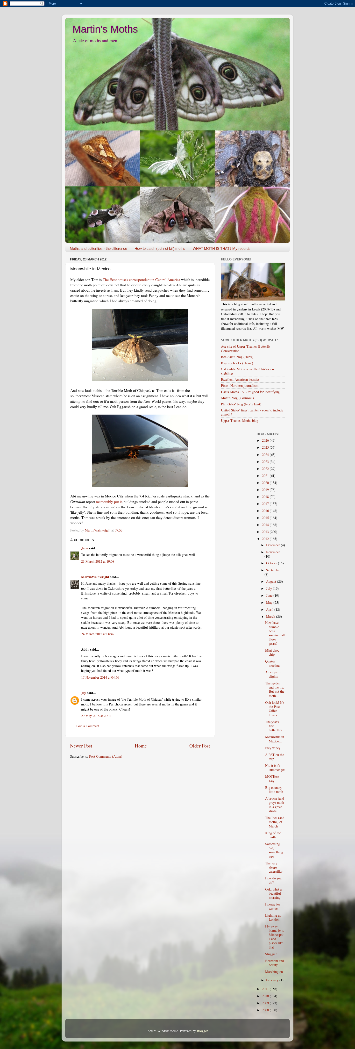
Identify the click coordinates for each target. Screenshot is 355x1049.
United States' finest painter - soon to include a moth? (252, 412)
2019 (266, 489)
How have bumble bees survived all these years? (275, 633)
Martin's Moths (105, 29)
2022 (266, 468)
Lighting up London (273, 917)
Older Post (199, 745)
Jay (83, 692)
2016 (266, 510)
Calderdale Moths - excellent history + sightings (247, 371)
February (272, 980)
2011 (266, 988)
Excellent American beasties (240, 379)
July (269, 588)
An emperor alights (273, 674)
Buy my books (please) (237, 363)
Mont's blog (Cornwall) (237, 397)
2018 (266, 496)
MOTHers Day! (272, 778)
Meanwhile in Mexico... (274, 738)
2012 (266, 538)
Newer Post (81, 745)
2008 (266, 1010)
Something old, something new (274, 850)
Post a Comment (87, 726)
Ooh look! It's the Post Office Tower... (274, 708)
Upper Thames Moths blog (239, 420)
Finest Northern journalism (239, 385)
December (273, 545)
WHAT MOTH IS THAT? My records (221, 248)
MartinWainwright (95, 576)
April (270, 609)
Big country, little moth (274, 789)
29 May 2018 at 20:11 (96, 715)
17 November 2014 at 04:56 (100, 677)
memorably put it (109, 501)
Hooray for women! (272, 906)
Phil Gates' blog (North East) (241, 404)
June (269, 595)
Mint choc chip (272, 652)
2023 (266, 461)
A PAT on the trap (274, 756)
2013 (266, 531)
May (269, 602)
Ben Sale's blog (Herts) (237, 356)
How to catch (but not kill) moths (160, 248)
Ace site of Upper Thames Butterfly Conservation (245, 348)
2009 (266, 1003)
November (273, 552)
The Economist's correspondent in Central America (141, 279)
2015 (266, 517)
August (271, 581)
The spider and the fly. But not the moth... (274, 689)
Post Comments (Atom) (105, 756)
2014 (266, 524)
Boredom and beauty (274, 962)
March (271, 616)
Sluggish (271, 954)
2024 (266, 454)
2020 (266, 482)
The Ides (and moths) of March (274, 821)
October (272, 563)
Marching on (274, 971)
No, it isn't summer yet (275, 767)
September (273, 570)
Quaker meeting (272, 663)
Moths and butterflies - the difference (98, 248)
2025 (266, 447)
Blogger (202, 1030)
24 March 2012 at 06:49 (97, 634)
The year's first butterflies (274, 726)
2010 (266, 996)
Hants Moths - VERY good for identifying (250, 391)
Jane (84, 548)
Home (141, 745)
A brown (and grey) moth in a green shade (274, 804)
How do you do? (273, 880)
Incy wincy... (274, 748)
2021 (266, 475)
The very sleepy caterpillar (274, 867)
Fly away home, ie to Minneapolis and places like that (274, 936)
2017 (266, 503)
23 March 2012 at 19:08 (97, 561)
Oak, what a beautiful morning (273, 893)
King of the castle (273, 835)
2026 (266, 440)
